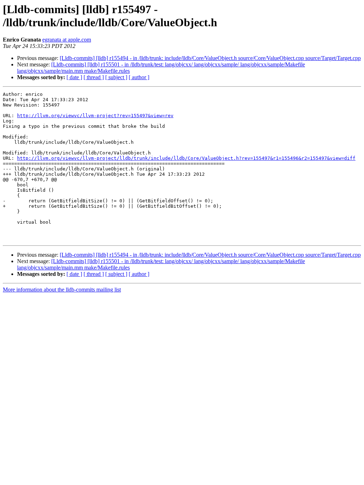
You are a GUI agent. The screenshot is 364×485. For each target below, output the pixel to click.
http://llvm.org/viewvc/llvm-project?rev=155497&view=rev (95, 115)
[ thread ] (94, 77)
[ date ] (74, 77)
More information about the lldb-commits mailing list (62, 290)
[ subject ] (116, 77)
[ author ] (139, 77)
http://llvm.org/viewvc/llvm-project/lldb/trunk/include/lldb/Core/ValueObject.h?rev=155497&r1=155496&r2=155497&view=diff (186, 158)
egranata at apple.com (66, 40)
